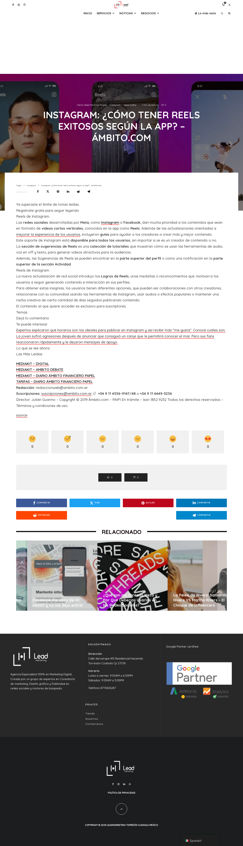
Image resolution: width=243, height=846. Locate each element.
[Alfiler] (58, 191)
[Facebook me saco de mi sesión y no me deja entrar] (52, 575)
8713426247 (108, 688)
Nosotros (91, 718)
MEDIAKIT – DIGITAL (32, 363)
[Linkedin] (124, 784)
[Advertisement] (121, 45)
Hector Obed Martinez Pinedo (92, 104)
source (21, 415)
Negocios (148, 13)
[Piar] (47, 191)
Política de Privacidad (121, 792)
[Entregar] (78, 191)
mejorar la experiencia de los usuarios (48, 234)
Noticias (126, 13)
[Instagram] (19, 5)
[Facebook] (13, 5)
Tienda (90, 713)
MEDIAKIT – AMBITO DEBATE (39, 369)
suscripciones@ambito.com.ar (66, 393)
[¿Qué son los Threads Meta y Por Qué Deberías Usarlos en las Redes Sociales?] (122, 575)
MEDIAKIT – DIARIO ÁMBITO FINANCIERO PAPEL (55, 375)
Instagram (115, 104)
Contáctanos (94, 723)
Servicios (104, 13)
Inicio (88, 13)
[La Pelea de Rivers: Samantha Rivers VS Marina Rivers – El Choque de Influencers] (192, 575)
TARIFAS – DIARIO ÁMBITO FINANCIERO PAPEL (54, 381)
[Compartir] (38, 191)
